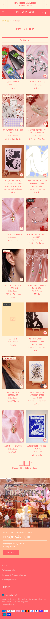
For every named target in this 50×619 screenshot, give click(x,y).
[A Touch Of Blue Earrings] (13, 265)
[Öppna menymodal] (3, 12)
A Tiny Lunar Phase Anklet (37, 236)
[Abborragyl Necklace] (13, 372)
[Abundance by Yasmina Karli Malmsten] (37, 372)
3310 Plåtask (13, 81)
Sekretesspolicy (9, 570)
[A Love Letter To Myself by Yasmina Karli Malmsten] (13, 161)
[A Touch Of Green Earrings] (37, 265)
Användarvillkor (9, 579)
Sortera (26, 40)
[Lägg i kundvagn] (45, 76)
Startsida (5, 20)
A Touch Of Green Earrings (37, 287)
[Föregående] (3, 4)
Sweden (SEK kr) (11, 595)
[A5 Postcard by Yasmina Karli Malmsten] (37, 319)
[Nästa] (46, 4)
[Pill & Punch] (25, 12)
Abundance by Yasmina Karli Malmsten (37, 395)
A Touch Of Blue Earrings (13, 287)
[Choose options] (21, 76)
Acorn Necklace (13, 446)
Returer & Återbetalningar (14, 574)
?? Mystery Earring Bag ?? (13, 131)
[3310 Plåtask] (13, 62)
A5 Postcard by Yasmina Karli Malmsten (37, 341)
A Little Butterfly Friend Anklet (36, 131)
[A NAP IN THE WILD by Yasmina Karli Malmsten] (37, 161)
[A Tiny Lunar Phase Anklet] (37, 214)
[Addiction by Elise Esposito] (37, 426)
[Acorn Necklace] (13, 426)
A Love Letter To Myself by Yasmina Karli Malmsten (13, 183)
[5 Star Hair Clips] (37, 62)
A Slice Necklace (13, 234)
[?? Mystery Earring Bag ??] (13, 110)
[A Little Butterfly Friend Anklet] (37, 110)
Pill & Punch (21, 599)
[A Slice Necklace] (13, 214)
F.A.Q (5, 565)
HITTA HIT (11, 552)
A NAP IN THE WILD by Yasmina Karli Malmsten (36, 183)
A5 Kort (13, 338)
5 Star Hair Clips (36, 81)
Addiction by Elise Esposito (36, 447)
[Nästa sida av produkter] (31, 463)
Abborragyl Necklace (13, 394)
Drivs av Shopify (8, 604)
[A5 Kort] (13, 319)
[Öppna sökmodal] (41, 12)
